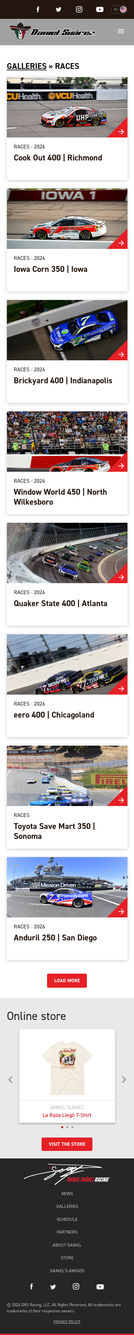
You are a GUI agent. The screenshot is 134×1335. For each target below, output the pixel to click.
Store (67, 1258)
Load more (67, 980)
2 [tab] (67, 1127)
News (67, 1193)
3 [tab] (72, 1127)
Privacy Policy (67, 1321)
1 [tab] (62, 1127)
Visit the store (67, 1144)
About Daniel (67, 1245)
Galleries (27, 66)
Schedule (67, 1219)
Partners (67, 1232)
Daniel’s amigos (67, 1271)
